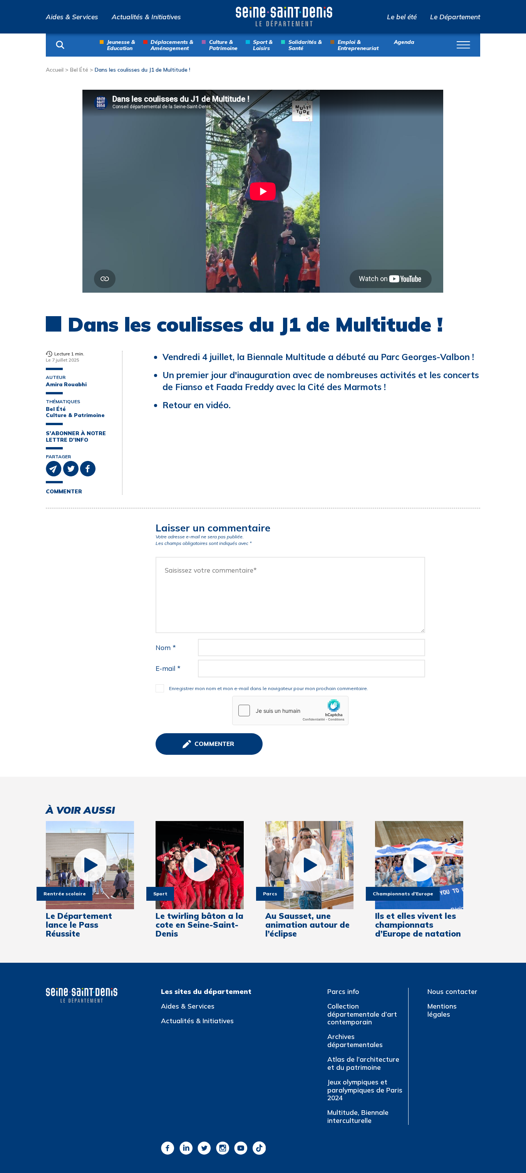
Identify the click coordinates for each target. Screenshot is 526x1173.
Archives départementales (355, 1040)
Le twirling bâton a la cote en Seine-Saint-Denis (199, 925)
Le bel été (402, 16)
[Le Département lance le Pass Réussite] (90, 865)
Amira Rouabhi (66, 384)
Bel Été (79, 69)
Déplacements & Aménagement (172, 44)
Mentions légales (442, 1010)
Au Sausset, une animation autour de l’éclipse (307, 925)
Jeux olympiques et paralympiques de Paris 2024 (364, 1090)
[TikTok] (259, 1148)
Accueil (55, 69)
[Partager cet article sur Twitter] (71, 468)
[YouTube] (241, 1148)
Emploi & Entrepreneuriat (358, 44)
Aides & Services (72, 16)
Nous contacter (452, 991)
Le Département (455, 16)
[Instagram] (222, 1148)
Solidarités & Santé (305, 44)
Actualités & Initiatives (146, 16)
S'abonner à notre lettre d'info (76, 436)
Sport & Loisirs (263, 44)
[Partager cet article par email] (54, 468)
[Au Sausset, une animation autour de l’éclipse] (309, 865)
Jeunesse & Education (121, 44)
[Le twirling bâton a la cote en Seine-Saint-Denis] (200, 865)
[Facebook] (167, 1148)
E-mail (168, 668)
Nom (166, 647)
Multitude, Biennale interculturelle (358, 1116)
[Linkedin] (186, 1148)
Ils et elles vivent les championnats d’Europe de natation (418, 925)
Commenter (64, 491)
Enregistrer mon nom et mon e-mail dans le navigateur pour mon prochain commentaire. (268, 688)
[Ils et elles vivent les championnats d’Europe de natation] (419, 865)
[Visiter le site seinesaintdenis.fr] (81, 995)
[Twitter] (204, 1148)
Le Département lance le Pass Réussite (79, 925)
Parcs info (343, 991)
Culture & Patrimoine (223, 44)
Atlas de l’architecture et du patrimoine (363, 1063)
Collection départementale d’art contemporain (362, 1014)
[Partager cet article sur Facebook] (87, 468)
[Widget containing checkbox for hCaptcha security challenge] (290, 710)
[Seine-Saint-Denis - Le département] (284, 17)
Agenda (404, 42)
